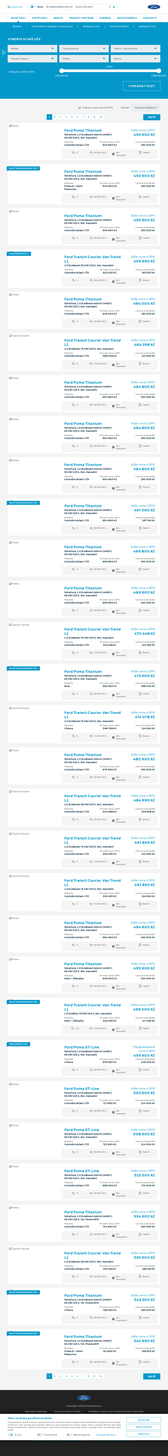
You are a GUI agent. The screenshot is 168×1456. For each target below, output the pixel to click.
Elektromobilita (119, 26)
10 (100, 117)
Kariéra (105, 18)
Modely (17, 26)
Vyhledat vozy (141, 86)
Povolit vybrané (144, 1427)
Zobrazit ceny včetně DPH (97, 107)
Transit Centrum (81, 18)
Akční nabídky (127, 18)
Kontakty (150, 18)
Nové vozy (18, 18)
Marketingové (81, 1434)
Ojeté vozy (39, 18)
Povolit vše (143, 1420)
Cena (110, 66)
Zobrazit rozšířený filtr (22, 71)
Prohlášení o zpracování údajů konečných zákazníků (115, 1411)
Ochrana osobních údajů (67, 1411)
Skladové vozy (91, 26)
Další (152, 117)
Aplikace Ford (147, 26)
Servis (58, 18)
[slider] (61, 70)
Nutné (18, 1434)
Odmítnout (143, 1434)
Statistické (50, 1434)
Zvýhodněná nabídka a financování (52, 26)
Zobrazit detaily (106, 1434)
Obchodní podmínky (36, 1411)
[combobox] (32, 48)
